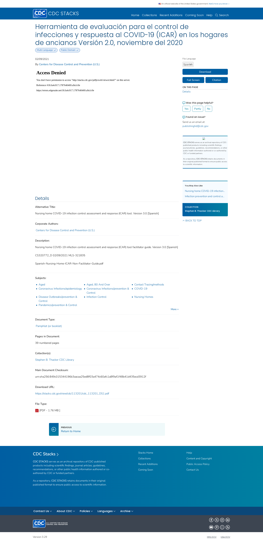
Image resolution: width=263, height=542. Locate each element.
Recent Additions (171, 15)
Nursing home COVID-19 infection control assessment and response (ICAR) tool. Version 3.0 (205, 191)
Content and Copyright (199, 458)
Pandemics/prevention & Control (58, 305)
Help (209, 15)
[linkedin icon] (227, 520)
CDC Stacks (44, 454)
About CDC (64, 511)
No (208, 108)
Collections (149, 15)
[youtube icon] (211, 527)
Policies (85, 511)
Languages (105, 511)
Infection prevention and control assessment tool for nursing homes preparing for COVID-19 (205, 196)
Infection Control (96, 297)
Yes (186, 108)
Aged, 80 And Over (98, 284)
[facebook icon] (211, 520)
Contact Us (192, 469)
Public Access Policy (198, 464)
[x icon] (216, 520)
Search (224, 15)
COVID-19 (140, 288)
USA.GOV (225, 537)
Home (135, 15)
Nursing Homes (143, 297)
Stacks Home (145, 452)
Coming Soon (194, 15)
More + (175, 309)
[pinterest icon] (216, 527)
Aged (42, 284)
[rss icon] (227, 527)
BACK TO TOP (193, 220)
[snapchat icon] (222, 527)
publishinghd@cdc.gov (195, 126)
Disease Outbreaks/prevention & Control (58, 299)
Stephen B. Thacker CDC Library (54, 360)
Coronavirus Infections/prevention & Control (108, 291)
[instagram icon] (222, 520)
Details (186, 91)
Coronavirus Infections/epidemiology (60, 288)
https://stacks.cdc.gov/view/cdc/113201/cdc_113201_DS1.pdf (72, 393)
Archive (125, 511)
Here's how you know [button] (218, 3)
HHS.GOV (211, 537)
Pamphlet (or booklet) (49, 326)
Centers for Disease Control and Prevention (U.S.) (69, 64)
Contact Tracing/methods (149, 284)
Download (205, 72)
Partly (197, 108)
